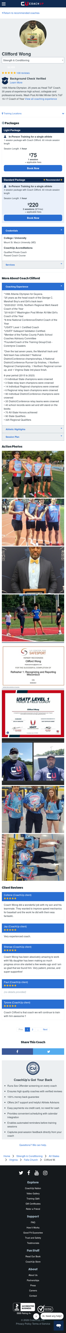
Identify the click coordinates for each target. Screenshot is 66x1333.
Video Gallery (33, 1193)
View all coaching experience (41, 99)
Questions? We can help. (33, 1145)
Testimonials (33, 1242)
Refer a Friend (33, 1208)
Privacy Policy (23, 1323)
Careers (33, 1290)
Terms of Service (41, 1323)
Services (10, 264)
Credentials (12, 230)
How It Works (33, 1227)
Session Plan (12, 436)
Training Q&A (33, 1198)
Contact (33, 1295)
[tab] (33, 230)
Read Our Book (33, 1256)
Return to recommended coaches (21, 13)
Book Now (33, 168)
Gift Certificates (33, 1203)
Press (33, 1285)
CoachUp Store (33, 1261)
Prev (21, 1029)
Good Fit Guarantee (33, 1232)
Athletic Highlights (15, 429)
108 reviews (23, 73)
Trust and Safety (33, 1237)
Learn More (16, 82)
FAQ (33, 1222)
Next (45, 1029)
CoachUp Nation (33, 1188)
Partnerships (33, 1280)
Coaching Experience (17, 286)
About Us (33, 1275)
